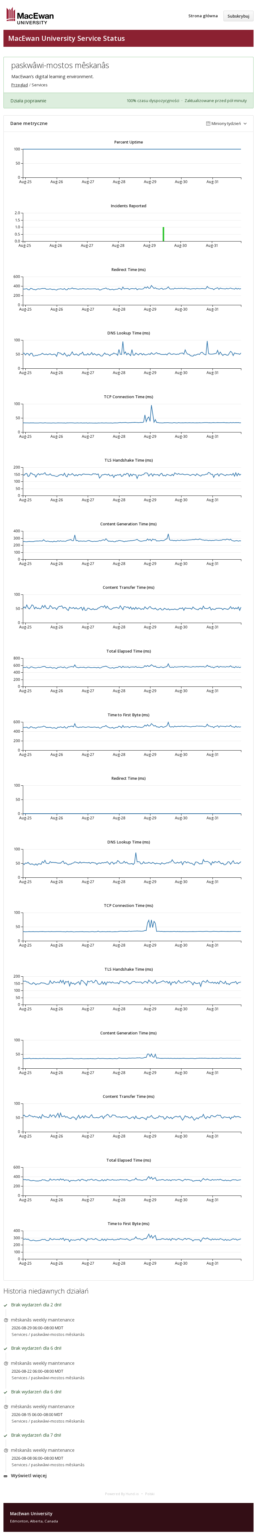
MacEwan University (31, 1513)
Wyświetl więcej (29, 1475)
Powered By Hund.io (122, 1493)
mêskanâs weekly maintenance (43, 1320)
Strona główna (203, 16)
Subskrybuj (238, 16)
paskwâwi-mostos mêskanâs (58, 1334)
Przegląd (19, 85)
